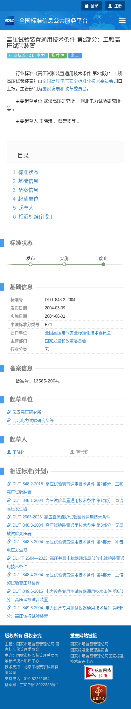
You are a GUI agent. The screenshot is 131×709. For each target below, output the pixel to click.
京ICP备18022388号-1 (39, 685)
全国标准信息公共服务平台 (52, 21)
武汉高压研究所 (26, 412)
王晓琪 (18, 452)
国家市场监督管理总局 (89, 644)
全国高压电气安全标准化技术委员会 (78, 81)
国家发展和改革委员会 (64, 88)
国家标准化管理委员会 (89, 650)
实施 (64, 258)
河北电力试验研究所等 (33, 420)
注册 (117, 5)
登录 (93, 5)
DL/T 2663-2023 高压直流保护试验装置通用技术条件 (61, 517)
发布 (30, 258)
